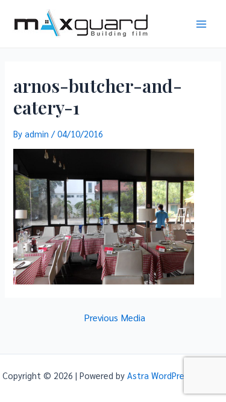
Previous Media (114, 317)
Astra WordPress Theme (175, 375)
